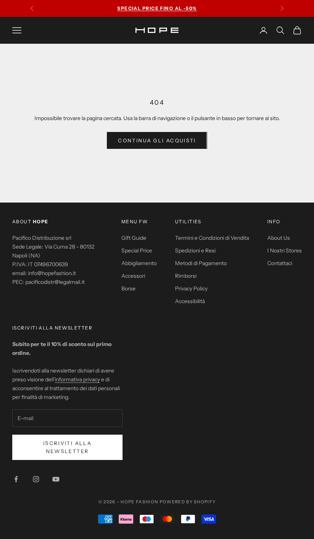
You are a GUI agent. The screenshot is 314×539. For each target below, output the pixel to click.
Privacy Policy (191, 288)
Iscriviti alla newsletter (67, 447)
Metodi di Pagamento (201, 263)
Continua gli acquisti (157, 140)
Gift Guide (133, 237)
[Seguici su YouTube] (56, 479)
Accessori (133, 275)
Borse (128, 288)
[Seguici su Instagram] (36, 479)
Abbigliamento (139, 263)
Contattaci (279, 263)
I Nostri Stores (284, 250)
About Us (278, 237)
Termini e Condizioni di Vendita (212, 237)
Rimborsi (185, 275)
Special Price (136, 250)
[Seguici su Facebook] (16, 479)
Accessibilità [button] (190, 301)
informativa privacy (77, 379)
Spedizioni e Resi (195, 250)
